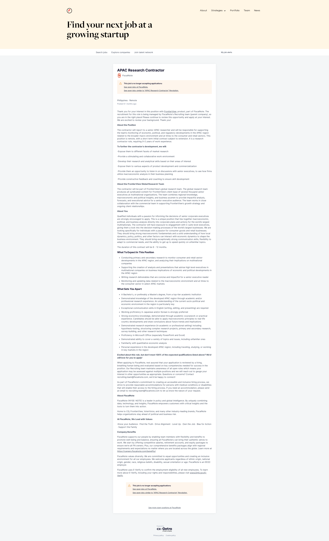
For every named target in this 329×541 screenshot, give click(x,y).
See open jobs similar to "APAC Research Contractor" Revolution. (151, 90)
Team (247, 10)
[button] (217, 10)
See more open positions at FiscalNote (164, 507)
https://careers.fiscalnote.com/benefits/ (136, 451)
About (203, 10)
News (257, 10)
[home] (69, 10)
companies (120, 52)
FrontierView (170, 111)
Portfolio (235, 10)
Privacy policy (158, 535)
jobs (101, 52)
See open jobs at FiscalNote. (136, 87)
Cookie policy (171, 535)
